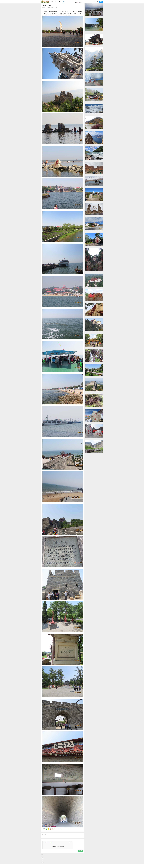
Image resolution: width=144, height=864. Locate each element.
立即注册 (62, 846)
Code (50, 841)
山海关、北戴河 (46, 5)
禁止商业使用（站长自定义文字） (59, 7)
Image (46, 841)
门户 (56, 1)
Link (47, 841)
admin (44, 7)
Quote (49, 841)
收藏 (60, 828)
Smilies (52, 841)
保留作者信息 (58, 7)
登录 (60, 846)
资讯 (60, 1)
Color (45, 841)
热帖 (52, 1)
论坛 (64, 1)
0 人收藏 (55, 7)
